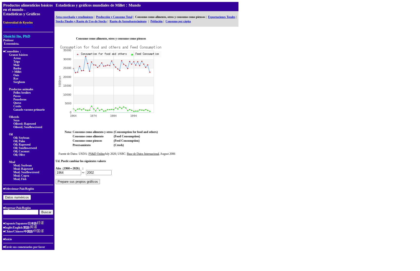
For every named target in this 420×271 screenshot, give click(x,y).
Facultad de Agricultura (18, 26)
